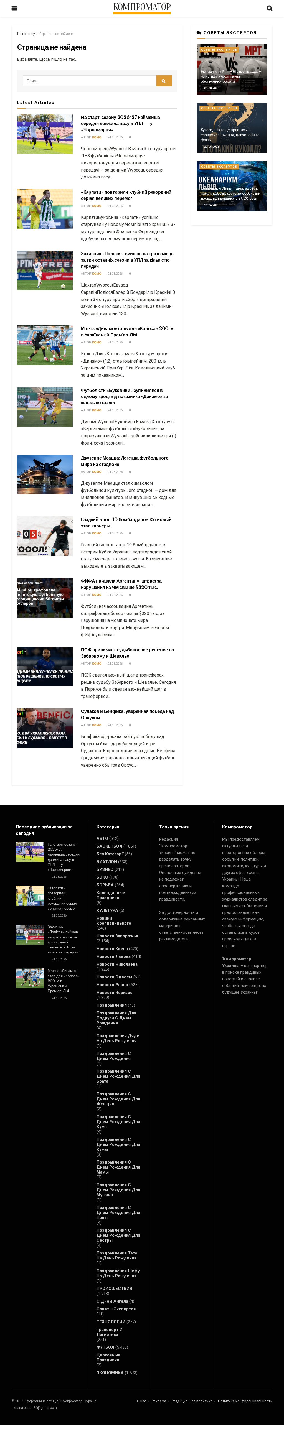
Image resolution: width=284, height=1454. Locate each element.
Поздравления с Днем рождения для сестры (118, 1235)
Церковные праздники (108, 1358)
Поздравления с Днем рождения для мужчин (118, 1189)
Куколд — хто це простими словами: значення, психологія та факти (230, 134)
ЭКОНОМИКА (110, 1372)
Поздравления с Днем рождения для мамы (118, 1167)
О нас (141, 1401)
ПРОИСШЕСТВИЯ (114, 1288)
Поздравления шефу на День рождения (118, 1273)
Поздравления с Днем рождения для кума (118, 1121)
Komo (96, 137)
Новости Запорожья (117, 935)
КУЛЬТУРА (107, 910)
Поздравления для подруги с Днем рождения (116, 1018)
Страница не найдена (56, 34)
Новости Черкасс (115, 992)
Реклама (159, 1401)
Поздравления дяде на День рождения (118, 1038)
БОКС (102, 877)
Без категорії (110, 853)
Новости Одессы (114, 977)
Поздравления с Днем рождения (114, 1056)
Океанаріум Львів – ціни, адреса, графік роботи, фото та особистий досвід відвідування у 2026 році (230, 193)
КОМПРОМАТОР (142, 7)
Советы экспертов (219, 50)
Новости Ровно (112, 984)
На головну (26, 34)
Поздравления (112, 1005)
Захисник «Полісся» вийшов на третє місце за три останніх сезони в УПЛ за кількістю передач (127, 260)
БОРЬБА (105, 884)
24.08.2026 (115, 137)
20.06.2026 (211, 147)
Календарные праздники (111, 895)
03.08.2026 (211, 88)
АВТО (102, 838)
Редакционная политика (192, 1401)
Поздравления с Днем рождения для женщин (118, 1098)
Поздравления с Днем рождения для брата (118, 1076)
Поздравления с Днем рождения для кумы (118, 1144)
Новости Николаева (117, 964)
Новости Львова (114, 956)
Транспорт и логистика (110, 1332)
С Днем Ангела (112, 1301)
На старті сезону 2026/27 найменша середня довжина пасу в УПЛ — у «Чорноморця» (120, 123)
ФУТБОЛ (105, 1347)
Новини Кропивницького (114, 921)
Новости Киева (112, 948)
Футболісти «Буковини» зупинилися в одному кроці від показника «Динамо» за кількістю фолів (124, 396)
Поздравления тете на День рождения (117, 1256)
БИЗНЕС (105, 869)
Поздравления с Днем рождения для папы (118, 1212)
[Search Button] (164, 80)
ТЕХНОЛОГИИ (111, 1321)
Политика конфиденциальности (245, 1401)
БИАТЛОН (107, 861)
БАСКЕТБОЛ (109, 846)
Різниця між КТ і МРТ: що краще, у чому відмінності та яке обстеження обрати (231, 76)
